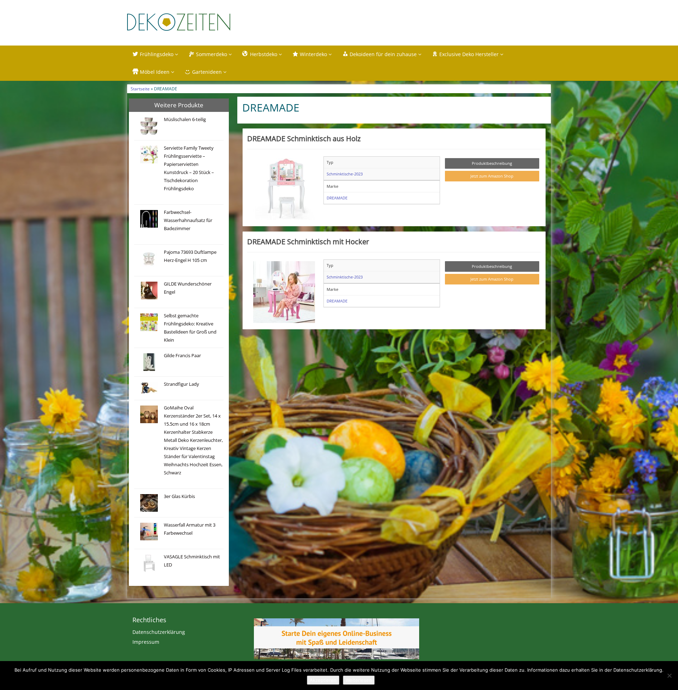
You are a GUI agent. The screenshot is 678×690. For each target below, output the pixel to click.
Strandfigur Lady (181, 384)
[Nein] (669, 675)
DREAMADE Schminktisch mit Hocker (308, 241)
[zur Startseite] (215, 22)
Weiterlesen (359, 680)
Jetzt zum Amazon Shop (491, 176)
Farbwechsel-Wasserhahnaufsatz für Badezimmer (188, 220)
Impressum (145, 641)
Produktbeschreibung (492, 163)
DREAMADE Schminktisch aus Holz (304, 138)
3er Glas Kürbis (179, 496)
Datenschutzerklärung (158, 632)
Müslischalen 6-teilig (185, 119)
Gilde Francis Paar (182, 356)
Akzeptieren (323, 680)
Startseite (140, 88)
